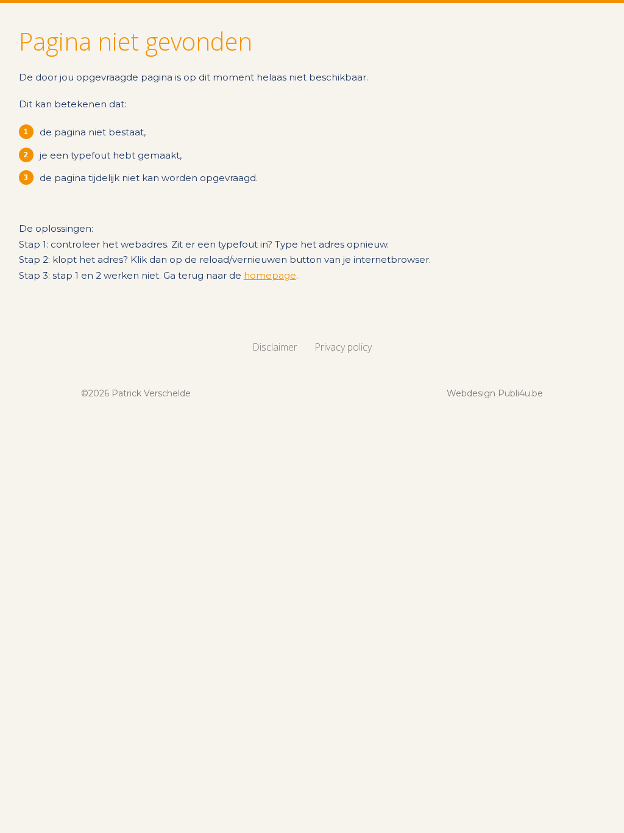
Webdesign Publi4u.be (495, 393)
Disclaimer (274, 347)
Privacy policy (343, 347)
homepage (270, 275)
